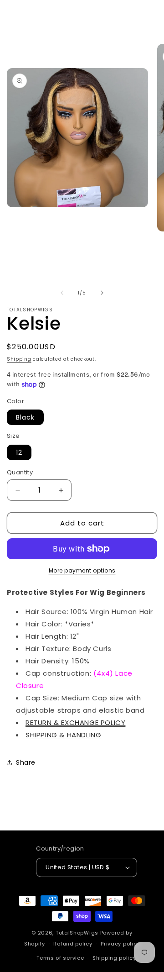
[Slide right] (102, 293)
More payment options (82, 570)
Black (25, 417)
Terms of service (60, 957)
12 (19, 452)
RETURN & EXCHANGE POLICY (75, 722)
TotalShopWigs (77, 932)
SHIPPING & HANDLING (63, 735)
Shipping (19, 359)
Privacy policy (120, 943)
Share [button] (26, 762)
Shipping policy (114, 957)
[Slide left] (62, 293)
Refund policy (72, 943)
